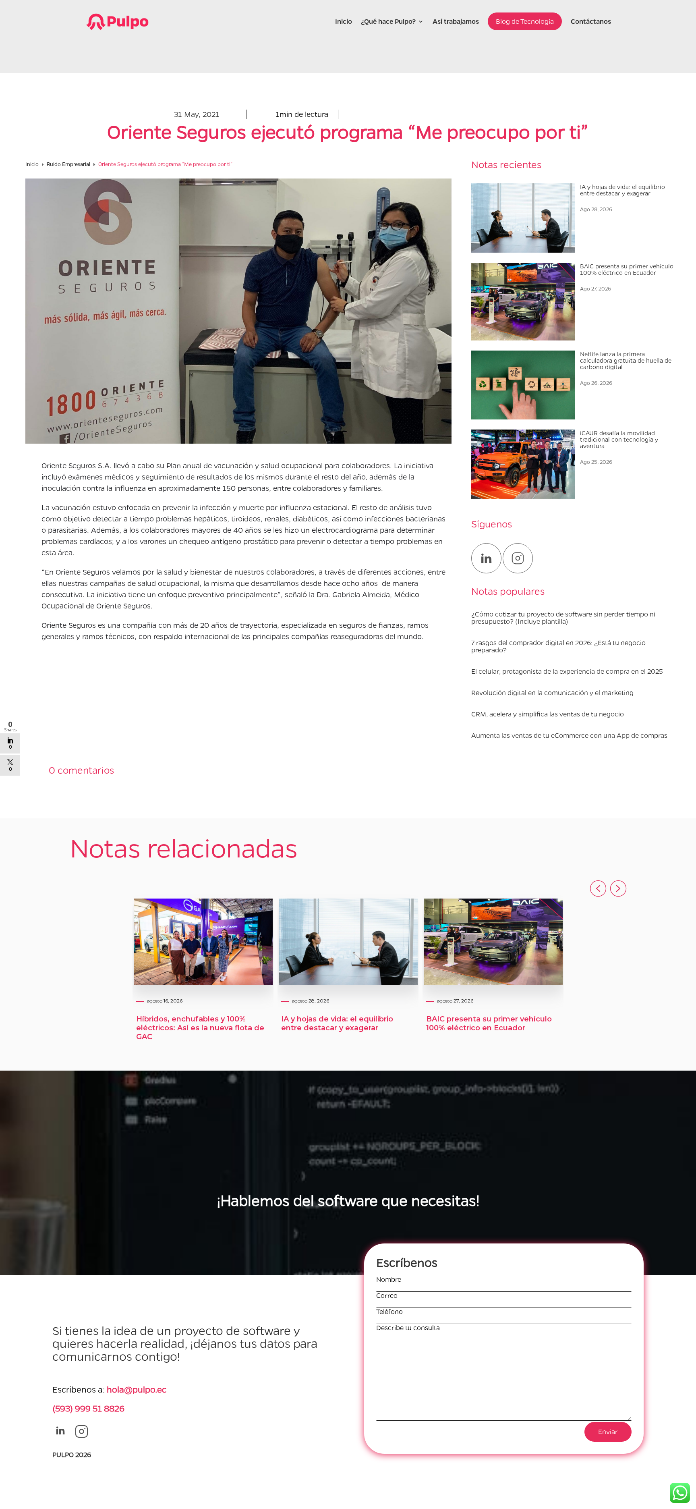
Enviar (608, 1431)
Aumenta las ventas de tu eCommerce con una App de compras (569, 735)
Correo (387, 1295)
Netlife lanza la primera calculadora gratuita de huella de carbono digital (625, 360)
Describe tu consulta (408, 1328)
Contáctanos (591, 21)
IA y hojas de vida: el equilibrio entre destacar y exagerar (622, 190)
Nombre (388, 1279)
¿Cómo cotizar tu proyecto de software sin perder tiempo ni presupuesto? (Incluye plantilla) (563, 617)
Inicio (343, 21)
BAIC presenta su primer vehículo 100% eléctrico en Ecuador (626, 269)
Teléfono (389, 1312)
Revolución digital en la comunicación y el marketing (552, 692)
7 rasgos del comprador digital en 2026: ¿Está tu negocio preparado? (558, 646)
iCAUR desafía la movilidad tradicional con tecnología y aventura (619, 439)
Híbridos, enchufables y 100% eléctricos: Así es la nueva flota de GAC (200, 1028)
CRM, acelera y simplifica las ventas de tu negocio (547, 714)
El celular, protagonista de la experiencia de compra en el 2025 (567, 671)
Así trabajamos (456, 21)
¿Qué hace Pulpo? (388, 21)
